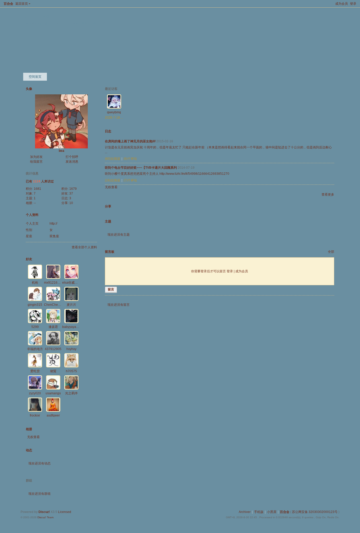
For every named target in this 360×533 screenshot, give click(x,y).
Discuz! (44, 512)
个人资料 (32, 215)
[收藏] (76, 23)
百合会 (8, 4)
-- (35, 203)
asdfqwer (53, 415)
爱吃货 (35, 371)
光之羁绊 (71, 393)
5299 (35, 327)
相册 (29, 429)
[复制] (84, 23)
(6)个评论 (130, 159)
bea (61, 151)
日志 (108, 131)
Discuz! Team (45, 517)
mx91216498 (53, 282)
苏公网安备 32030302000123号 (315, 512)
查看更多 (328, 194)
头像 (29, 89)
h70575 (71, 371)
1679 (73, 189)
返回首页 (21, 4)
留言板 (109, 252)
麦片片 (71, 305)
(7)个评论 (130, 180)
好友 (29, 259)
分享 (108, 206)
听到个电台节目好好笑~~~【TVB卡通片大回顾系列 (141, 167)
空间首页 (35, 77)
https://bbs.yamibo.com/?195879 (48, 23)
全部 (331, 252)
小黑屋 (271, 512)
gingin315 (35, 305)
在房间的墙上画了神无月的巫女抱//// (130, 141)
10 (71, 203)
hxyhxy (71, 349)
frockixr (35, 415)
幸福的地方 (35, 349)
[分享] (93, 23)
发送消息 (72, 161)
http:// (53, 223)
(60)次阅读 (112, 159)
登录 (353, 4)
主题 (108, 221)
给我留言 (36, 161)
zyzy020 (35, 393)
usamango (53, 393)
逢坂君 (53, 327)
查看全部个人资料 (84, 247)
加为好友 (36, 157)
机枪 (35, 282)
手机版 (259, 512)
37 (71, 193)
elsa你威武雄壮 (73, 282)
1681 (37, 189)
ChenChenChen (56, 305)
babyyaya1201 (73, 327)
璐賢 (53, 371)
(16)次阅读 (112, 180)
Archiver (245, 512)
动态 (29, 450)
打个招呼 (72, 157)
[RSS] (102, 23)
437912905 (53, 349)
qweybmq (114, 112)
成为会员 (341, 4)
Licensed (64, 512)
